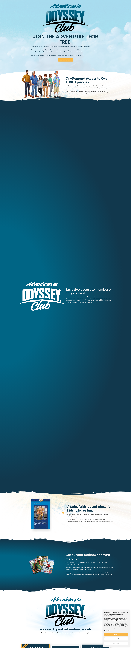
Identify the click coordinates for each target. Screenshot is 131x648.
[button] (18, 513)
